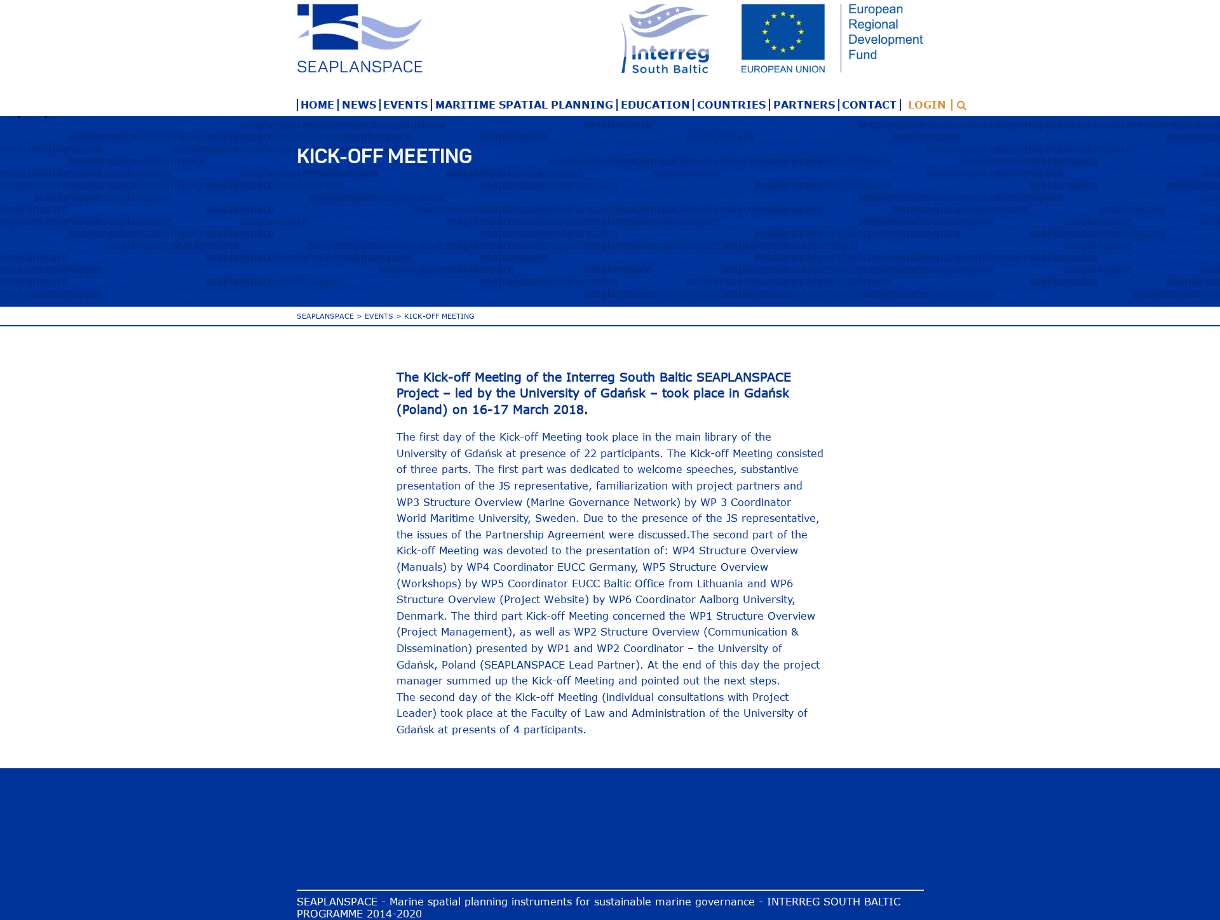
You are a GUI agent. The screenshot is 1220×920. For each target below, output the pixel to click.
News (359, 104)
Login (927, 104)
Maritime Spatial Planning (524, 104)
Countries (731, 104)
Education (655, 104)
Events (405, 104)
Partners (804, 104)
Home (317, 104)
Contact (869, 104)
